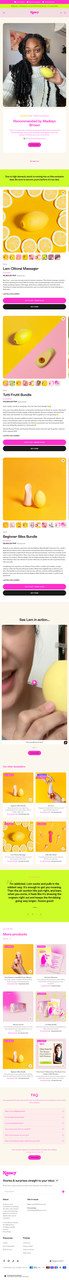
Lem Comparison (8, 1246)
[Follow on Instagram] (8, 1261)
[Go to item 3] (19, 257)
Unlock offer (34, 1157)
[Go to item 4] (25, 257)
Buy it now (34, 307)
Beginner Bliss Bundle (20, 536)
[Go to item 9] (57, 257)
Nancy (5, 264)
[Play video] (34, 682)
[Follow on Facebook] (4, 1261)
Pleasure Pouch (18, 1024)
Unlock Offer (34, 145)
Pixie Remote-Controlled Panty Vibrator (18, 977)
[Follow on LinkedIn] (18, 1261)
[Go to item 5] (31, 257)
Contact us (26, 1243)
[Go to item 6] (38, 257)
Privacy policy (28, 1246)
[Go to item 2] (12, 257)
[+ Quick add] (30, 799)
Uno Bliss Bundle (51, 1024)
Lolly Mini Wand (51, 855)
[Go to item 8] (51, 257)
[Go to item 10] (64, 525)
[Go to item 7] (44, 257)
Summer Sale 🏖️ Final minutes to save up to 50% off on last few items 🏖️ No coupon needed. (34, 6)
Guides (5, 1243)
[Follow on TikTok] (13, 1261)
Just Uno (51, 806)
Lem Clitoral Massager (20, 269)
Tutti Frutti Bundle (17, 395)
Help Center (27, 1253)
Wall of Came (7, 1249)
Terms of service (28, 1249)
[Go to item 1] (6, 257)
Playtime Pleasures (50, 977)
